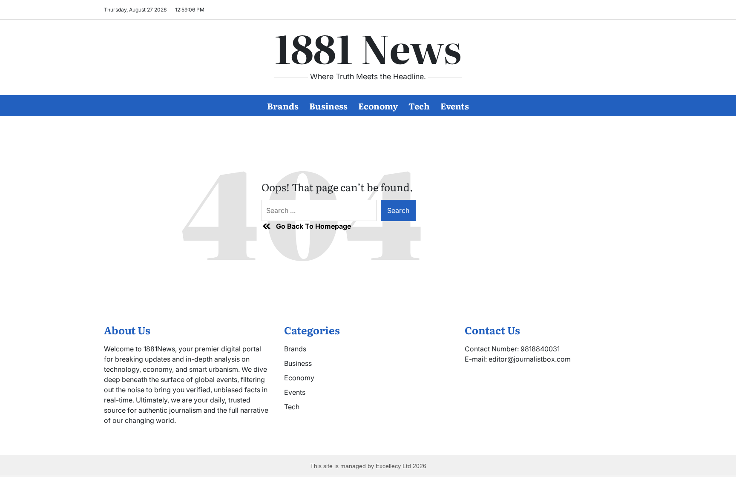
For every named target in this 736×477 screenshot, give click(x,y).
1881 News (368, 47)
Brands (283, 105)
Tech (419, 105)
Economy (378, 105)
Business (328, 105)
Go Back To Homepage (313, 226)
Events (454, 105)
